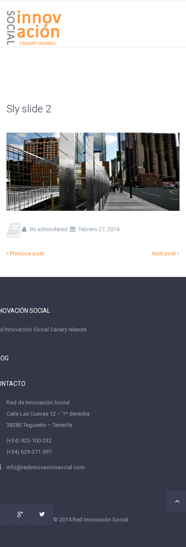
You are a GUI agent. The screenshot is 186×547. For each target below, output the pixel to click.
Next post (164, 253)
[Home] (33, 23)
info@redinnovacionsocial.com (45, 467)
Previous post (26, 253)
